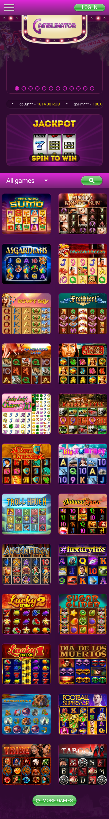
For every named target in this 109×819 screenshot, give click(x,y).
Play (54, 73)
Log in (89, 7)
